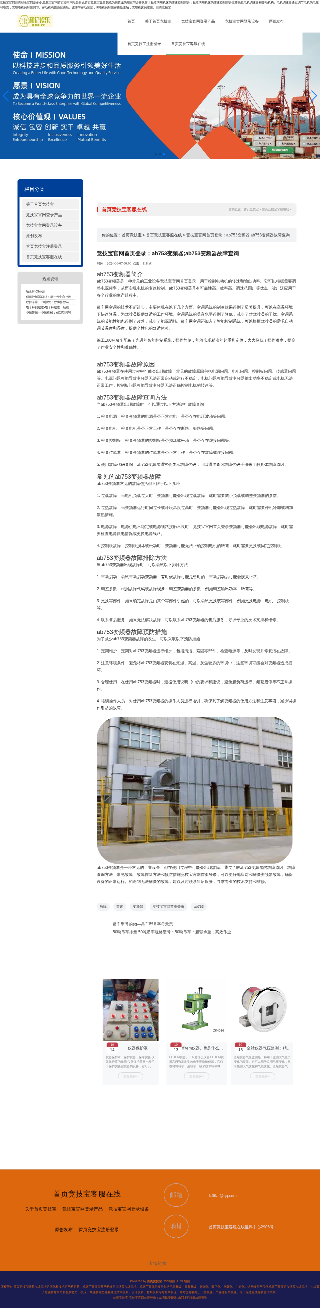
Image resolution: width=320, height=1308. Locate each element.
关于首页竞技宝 (158, 21)
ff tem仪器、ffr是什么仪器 (138, 1048)
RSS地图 (169, 1281)
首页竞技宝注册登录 (144, 44)
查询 (119, 906)
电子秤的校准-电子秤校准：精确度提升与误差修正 (59, 307)
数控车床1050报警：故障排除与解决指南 (53, 302)
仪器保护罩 (270, 1048)
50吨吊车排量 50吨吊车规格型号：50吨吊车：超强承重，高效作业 (172, 932)
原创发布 (276, 21)
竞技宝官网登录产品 (198, 21)
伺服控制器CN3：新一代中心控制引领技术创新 (57, 297)
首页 (131, 21)
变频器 (138, 906)
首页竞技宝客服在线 (188, 44)
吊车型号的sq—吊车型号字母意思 (143, 924)
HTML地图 (183, 1281)
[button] (314, 95)
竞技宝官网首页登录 (211, 527)
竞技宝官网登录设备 (242, 21)
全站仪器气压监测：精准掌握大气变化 (215, 1048)
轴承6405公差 (35, 291)
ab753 (199, 906)
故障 (103, 906)
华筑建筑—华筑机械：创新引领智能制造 (53, 312)
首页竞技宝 (251, 209)
